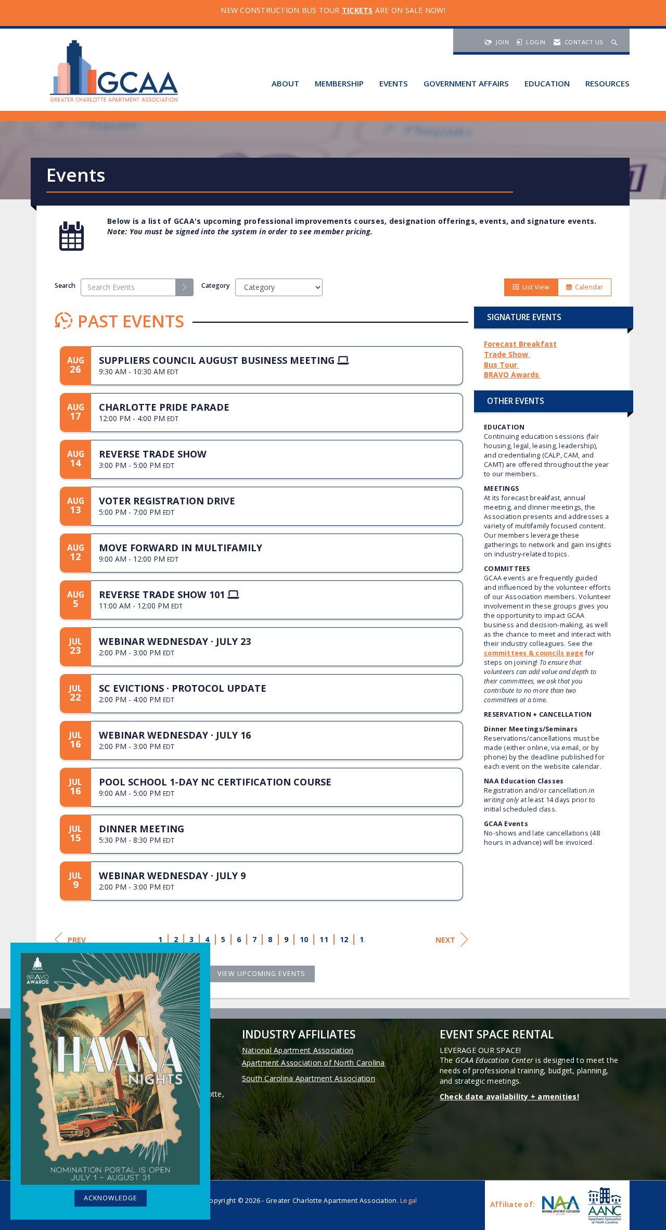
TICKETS (357, 10)
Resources (607, 83)
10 (304, 939)
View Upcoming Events (261, 973)
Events (393, 83)
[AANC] (603, 1205)
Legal (408, 1200)
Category (215, 285)
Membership (339, 83)
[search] (185, 287)
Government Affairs (466, 83)
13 (364, 939)
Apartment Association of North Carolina (313, 1063)
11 (324, 939)
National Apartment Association (298, 1050)
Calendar (587, 287)
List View (534, 287)
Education (547, 83)
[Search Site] (615, 42)
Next (445, 940)
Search (65, 285)
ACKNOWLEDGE (110, 1198)
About (285, 83)
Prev (77, 940)
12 (344, 939)
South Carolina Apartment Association (308, 1078)
